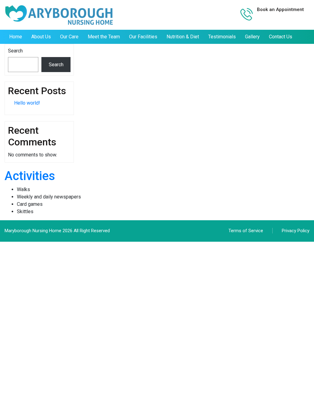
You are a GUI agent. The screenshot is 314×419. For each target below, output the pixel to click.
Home (15, 37)
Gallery (252, 37)
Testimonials (222, 37)
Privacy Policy (295, 230)
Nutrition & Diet (183, 37)
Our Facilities (143, 37)
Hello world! (27, 103)
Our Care (69, 37)
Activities (30, 176)
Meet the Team (104, 37)
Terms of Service (245, 230)
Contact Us (280, 37)
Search (15, 51)
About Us (41, 37)
